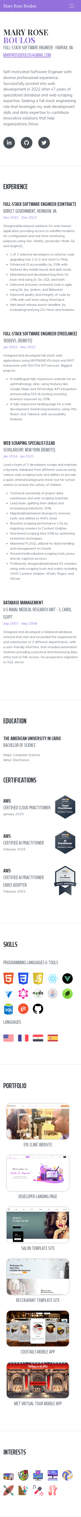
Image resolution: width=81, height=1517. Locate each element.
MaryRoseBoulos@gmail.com (27, 55)
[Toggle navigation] (72, 6)
